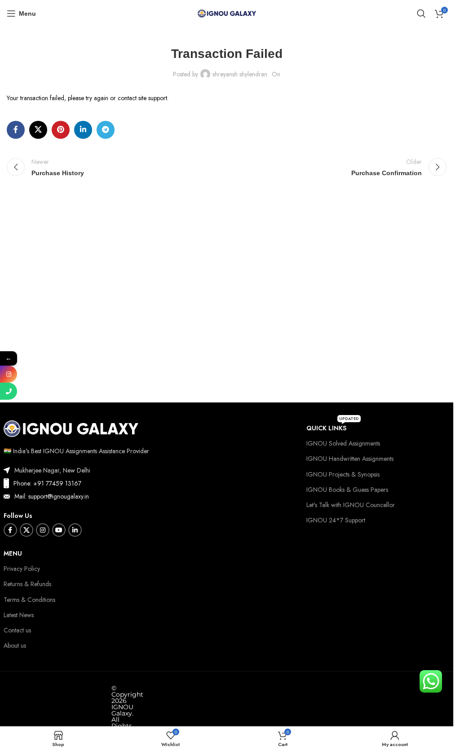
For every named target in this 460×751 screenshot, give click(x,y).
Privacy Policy (22, 568)
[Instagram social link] (42, 530)
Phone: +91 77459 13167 (47, 483)
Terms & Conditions (29, 599)
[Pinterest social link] (61, 130)
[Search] (421, 13)
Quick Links (332, 426)
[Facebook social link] (16, 130)
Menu (13, 553)
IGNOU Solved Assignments (343, 443)
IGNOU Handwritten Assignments (350, 458)
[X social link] (38, 130)
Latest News (19, 614)
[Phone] (8, 391)
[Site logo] (227, 12)
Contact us (17, 630)
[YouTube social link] (59, 530)
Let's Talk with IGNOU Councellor (350, 504)
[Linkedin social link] (83, 130)
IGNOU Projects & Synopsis (343, 474)
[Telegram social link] (106, 130)
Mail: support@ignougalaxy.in (51, 496)
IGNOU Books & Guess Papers (347, 489)
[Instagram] (8, 374)
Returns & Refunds (27, 583)
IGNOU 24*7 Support (335, 520)
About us (15, 645)
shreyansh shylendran (239, 74)
